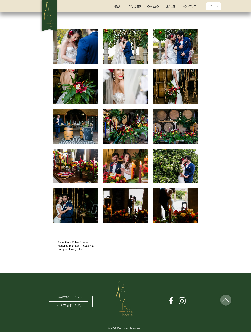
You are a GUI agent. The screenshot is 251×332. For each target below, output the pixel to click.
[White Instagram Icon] (182, 301)
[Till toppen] (225, 300)
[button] (75, 46)
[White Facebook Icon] (171, 301)
